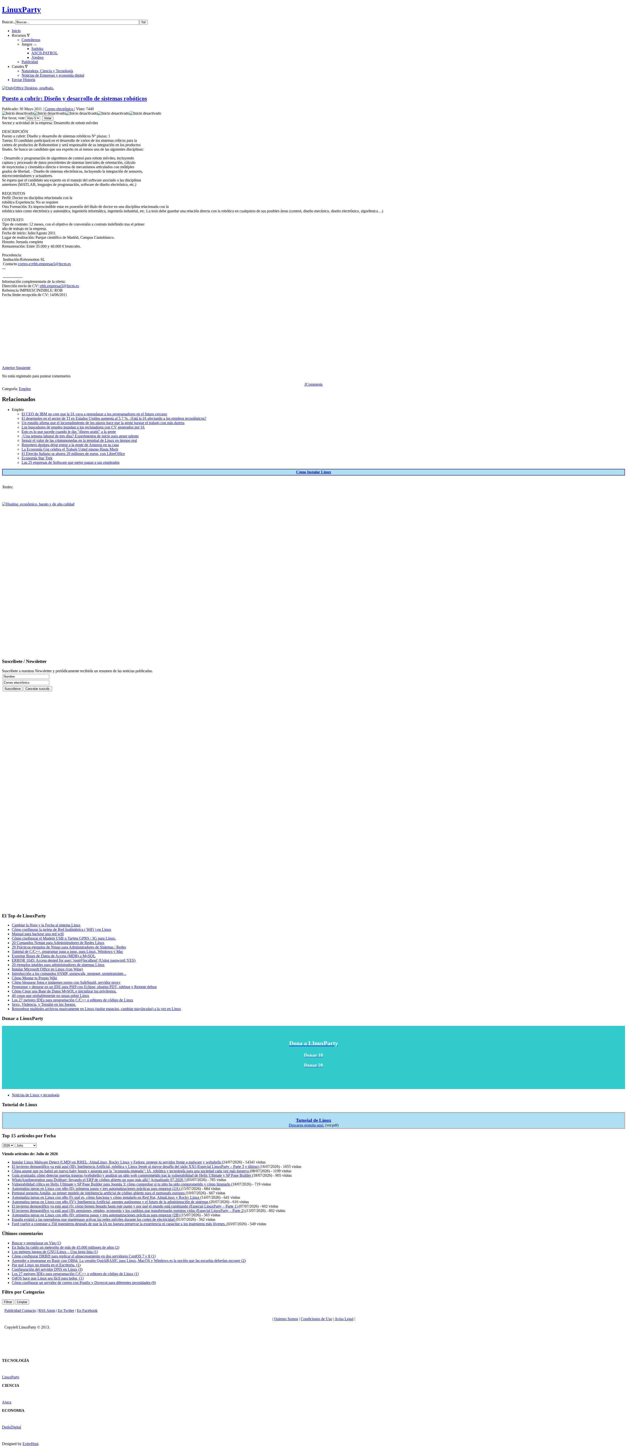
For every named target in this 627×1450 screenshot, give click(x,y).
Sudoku (37, 49)
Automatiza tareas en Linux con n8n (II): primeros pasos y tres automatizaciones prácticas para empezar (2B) (96, 1215)
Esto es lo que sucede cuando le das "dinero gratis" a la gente (69, 432)
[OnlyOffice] (28, 88)
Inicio (16, 31)
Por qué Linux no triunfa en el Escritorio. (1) (46, 1265)
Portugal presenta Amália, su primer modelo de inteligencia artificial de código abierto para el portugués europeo (99, 1193)
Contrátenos (31, 40)
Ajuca (6, 1402)
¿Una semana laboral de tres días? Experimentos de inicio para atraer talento (80, 436)
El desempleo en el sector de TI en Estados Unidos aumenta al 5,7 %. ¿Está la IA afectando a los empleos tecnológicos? (114, 418)
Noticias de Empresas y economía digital (53, 75)
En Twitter (66, 1310)
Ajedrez (37, 57)
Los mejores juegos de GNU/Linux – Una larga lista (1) (55, 1252)
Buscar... (8, 22)
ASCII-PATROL (44, 53)
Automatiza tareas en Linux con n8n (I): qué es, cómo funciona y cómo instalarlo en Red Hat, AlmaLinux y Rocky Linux (106, 1197)
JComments (313, 384)
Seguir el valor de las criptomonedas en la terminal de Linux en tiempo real (79, 440)
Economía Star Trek (37, 458)
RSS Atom (46, 1310)
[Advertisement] (149, 331)
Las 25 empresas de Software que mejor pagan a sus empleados (71, 462)
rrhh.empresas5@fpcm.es (51, 264)
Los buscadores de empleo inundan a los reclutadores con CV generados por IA (83, 427)
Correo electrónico (59, 109)
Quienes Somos (286, 1319)
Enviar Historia (23, 80)
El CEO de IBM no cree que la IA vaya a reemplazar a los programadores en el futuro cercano (94, 414)
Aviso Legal (344, 1319)
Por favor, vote (13, 118)
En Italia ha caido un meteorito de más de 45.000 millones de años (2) (65, 1247)
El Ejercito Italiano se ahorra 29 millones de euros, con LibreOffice (73, 454)
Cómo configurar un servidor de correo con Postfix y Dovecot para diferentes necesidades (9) (84, 1283)
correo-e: (44, 264)
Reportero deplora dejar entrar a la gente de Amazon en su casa (70, 445)
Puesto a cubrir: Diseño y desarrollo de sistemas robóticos (74, 98)
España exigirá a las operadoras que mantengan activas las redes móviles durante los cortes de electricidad (94, 1219)
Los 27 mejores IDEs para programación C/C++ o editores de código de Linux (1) (75, 1274)
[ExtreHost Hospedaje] (38, 504)
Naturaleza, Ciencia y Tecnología (47, 71)
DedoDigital (11, 1427)
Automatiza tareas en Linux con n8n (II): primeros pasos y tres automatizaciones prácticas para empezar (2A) (96, 1188)
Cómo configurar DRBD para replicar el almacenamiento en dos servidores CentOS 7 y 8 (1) (84, 1256)
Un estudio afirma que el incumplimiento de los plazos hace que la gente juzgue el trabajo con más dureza (103, 423)
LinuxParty (21, 9)
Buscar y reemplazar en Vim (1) (36, 1243)
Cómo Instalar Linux (313, 472)
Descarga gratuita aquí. (306, 1125)
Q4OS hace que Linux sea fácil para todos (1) (48, 1278)
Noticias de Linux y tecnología (35, 1095)
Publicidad (30, 62)
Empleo (25, 389)
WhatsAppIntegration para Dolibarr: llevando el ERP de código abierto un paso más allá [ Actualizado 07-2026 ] (99, 1180)
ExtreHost (30, 1444)
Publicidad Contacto (20, 1310)
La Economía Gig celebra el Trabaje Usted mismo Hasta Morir (70, 449)
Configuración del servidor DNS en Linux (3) (47, 1269)
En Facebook (87, 1310)
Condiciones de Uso (316, 1319)
